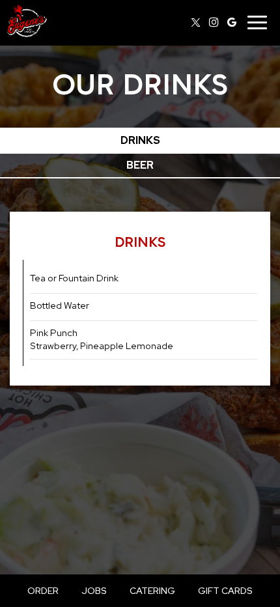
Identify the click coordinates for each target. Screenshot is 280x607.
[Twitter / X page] (195, 22)
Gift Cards (225, 591)
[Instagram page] (213, 22)
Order (43, 591)
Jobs (94, 591)
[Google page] (232, 22)
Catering (152, 591)
